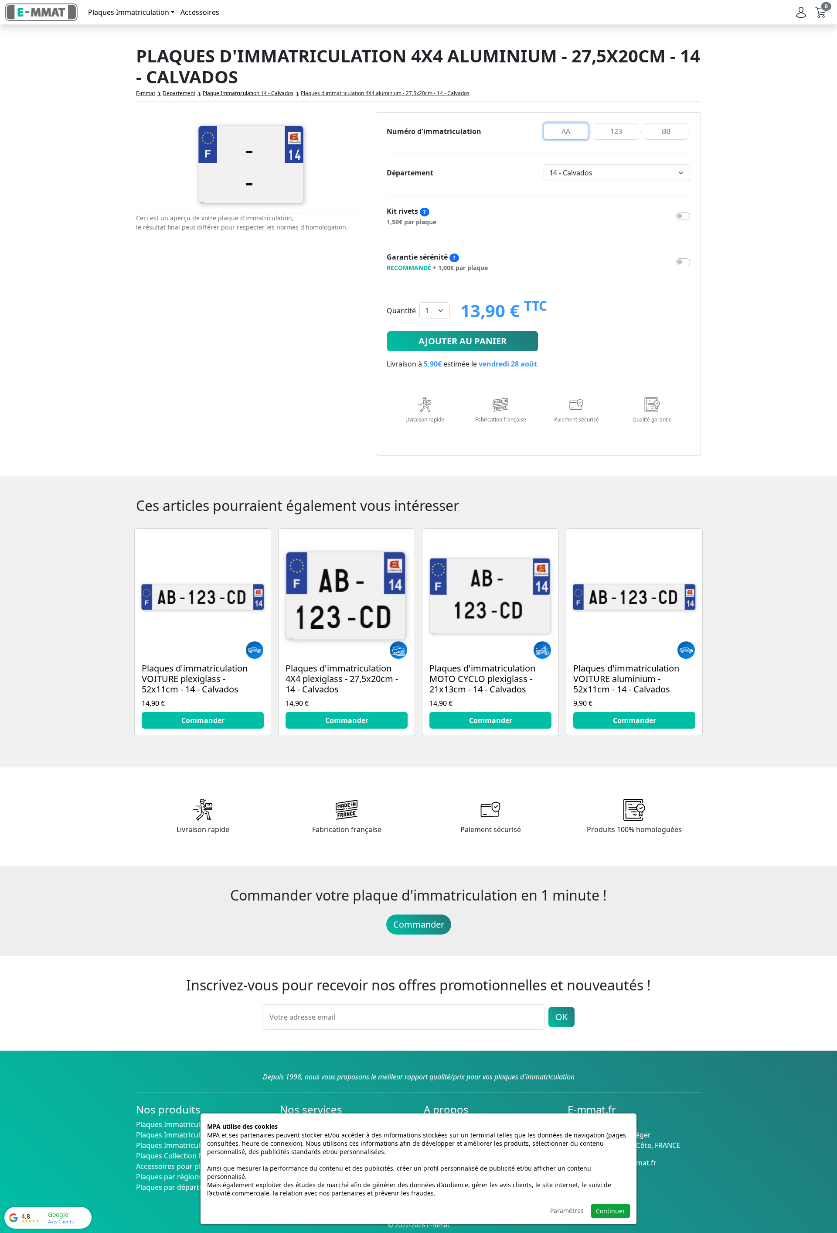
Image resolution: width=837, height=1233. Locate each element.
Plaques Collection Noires (178, 1156)
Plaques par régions (169, 1177)
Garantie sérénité (437, 262)
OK (561, 1017)
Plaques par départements (180, 1187)
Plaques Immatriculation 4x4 (183, 1145)
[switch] (683, 215)
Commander (418, 924)
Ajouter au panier (462, 341)
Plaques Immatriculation (128, 12)
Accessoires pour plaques (178, 1166)
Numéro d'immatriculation (434, 131)
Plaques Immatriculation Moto (186, 1135)
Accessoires (199, 12)
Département (410, 173)
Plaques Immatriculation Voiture (189, 1124)
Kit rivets (411, 216)
